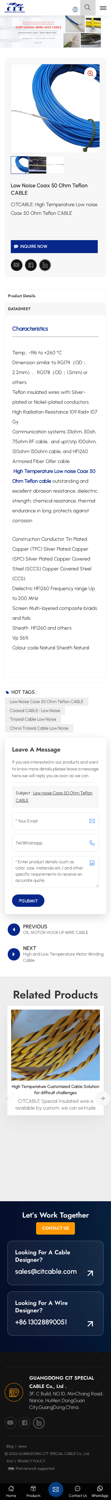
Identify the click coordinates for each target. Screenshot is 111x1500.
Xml (9, 1461)
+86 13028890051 (41, 1322)
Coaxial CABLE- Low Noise (35, 710)
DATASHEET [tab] (19, 309)
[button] (102, 1098)
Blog (10, 1446)
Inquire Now (33, 246)
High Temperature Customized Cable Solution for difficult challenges (55, 1089)
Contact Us (55, 1228)
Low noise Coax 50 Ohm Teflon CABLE (47, 701)
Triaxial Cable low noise (33, 719)
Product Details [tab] (21, 296)
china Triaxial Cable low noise (39, 728)
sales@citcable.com (46, 1271)
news (22, 1446)
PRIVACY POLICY (31, 1461)
